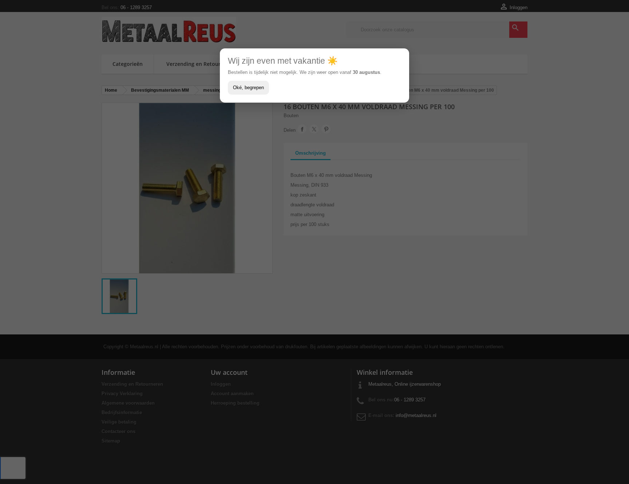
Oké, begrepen (248, 87)
